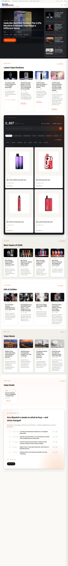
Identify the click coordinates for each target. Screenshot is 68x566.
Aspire (7, 142)
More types (63, 135)
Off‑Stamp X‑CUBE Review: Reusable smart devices (25, 1)
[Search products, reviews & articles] (61, 5)
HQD (7, 178)
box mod (41, 314)
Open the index (46, 123)
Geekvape (13, 142)
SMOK (25, 142)
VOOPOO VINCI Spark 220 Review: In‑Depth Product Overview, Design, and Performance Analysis (57, 86)
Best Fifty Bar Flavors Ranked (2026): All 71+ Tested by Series (9, 263)
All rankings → (62, 241)
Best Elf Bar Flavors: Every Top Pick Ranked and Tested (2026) (57, 263)
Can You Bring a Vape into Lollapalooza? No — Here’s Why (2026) (10, 307)
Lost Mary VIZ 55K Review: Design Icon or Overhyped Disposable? (10, 85)
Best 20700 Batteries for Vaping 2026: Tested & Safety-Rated (26, 263)
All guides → (61, 285)
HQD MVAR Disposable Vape (43, 180)
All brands (58, 139)
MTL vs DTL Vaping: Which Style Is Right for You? (41, 306)
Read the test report (10, 40)
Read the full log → (12, 459)
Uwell (40, 142)
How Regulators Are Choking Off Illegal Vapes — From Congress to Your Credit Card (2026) (26, 307)
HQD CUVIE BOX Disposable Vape (44, 222)
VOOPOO (35, 142)
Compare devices (57, 123)
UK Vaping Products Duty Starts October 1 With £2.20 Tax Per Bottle (41, 354)
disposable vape (26, 98)
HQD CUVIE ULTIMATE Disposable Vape (16, 180)
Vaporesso (19, 142)
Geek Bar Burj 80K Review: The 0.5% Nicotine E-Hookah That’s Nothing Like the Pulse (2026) (26, 86)
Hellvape (46, 142)
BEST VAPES (7, 258)
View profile (10, 185)
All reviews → (60, 63)
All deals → (63, 381)
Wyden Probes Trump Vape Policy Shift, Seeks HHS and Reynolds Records (10, 354)
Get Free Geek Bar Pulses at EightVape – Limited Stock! (10, 394)
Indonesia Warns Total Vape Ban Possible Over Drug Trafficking (26, 353)
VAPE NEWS (7, 349)
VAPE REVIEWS (8, 81)
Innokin (30, 142)
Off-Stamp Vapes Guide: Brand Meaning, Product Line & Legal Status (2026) (57, 307)
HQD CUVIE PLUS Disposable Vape (15, 222)
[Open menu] (65, 5)
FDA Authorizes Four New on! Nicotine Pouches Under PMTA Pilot (56, 353)
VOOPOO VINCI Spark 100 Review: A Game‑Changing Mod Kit (41, 85)
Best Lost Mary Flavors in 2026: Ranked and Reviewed (40, 263)
